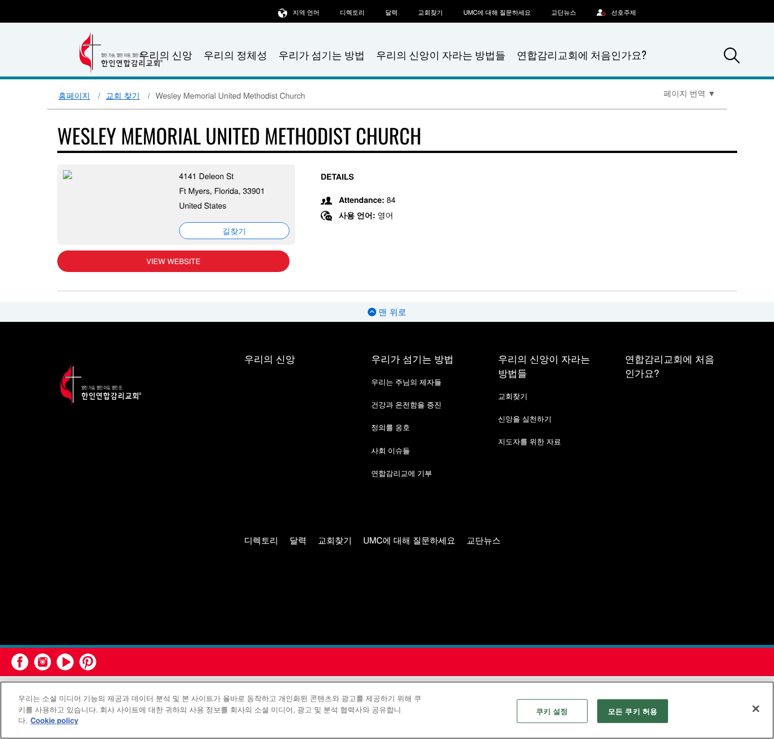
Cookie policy (55, 720)
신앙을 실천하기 (525, 418)
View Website (173, 261)
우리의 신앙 (269, 358)
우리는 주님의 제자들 (406, 381)
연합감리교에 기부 (401, 473)
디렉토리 (352, 12)
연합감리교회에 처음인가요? (582, 55)
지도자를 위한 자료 (529, 441)
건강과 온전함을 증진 (406, 404)
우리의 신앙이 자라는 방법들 (440, 55)
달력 (391, 12)
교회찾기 (430, 12)
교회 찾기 (123, 95)
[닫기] (755, 708)
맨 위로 (391, 312)
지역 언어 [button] (306, 12)
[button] (732, 55)
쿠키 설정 (552, 711)
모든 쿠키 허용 (632, 711)
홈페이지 (74, 95)
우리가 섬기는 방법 (321, 55)
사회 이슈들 (390, 450)
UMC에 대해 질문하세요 (497, 12)
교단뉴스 (563, 12)
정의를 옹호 (390, 427)
